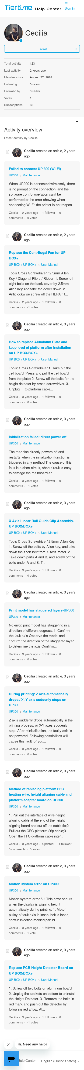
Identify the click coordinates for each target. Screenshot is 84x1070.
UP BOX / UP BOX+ (22, 264)
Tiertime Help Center (20, 1060)
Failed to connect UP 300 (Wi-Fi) (35, 168)
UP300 (13, 175)
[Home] (34, 10)
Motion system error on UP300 (34, 883)
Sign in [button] (70, 8)
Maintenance (31, 175)
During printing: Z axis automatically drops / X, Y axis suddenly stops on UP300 (38, 699)
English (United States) (59, 1061)
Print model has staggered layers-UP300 (41, 610)
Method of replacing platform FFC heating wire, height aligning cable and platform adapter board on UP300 (40, 794)
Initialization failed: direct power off (37, 436)
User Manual (49, 264)
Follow (42, 49)
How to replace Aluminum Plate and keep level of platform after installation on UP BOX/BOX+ (40, 347)
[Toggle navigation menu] (66, 3)
